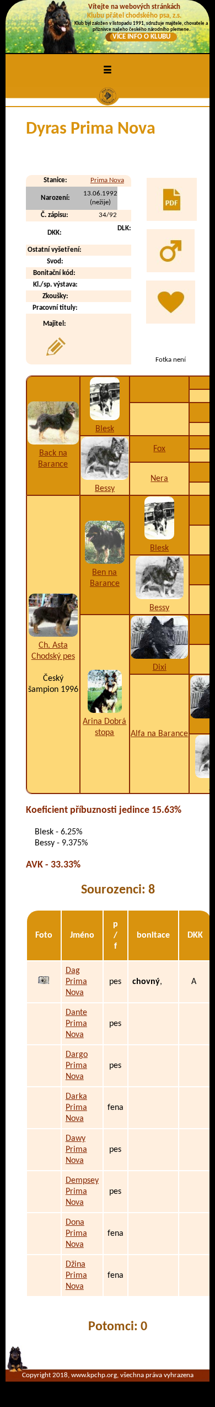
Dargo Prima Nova (77, 1065)
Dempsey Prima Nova (82, 1191)
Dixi (159, 667)
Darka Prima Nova (76, 1107)
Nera (159, 478)
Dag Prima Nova (76, 981)
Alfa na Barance (159, 733)
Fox (159, 449)
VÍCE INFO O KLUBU (141, 36)
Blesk (104, 429)
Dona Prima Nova (76, 1233)
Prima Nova (107, 180)
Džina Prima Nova (76, 1275)
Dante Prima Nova (76, 1023)
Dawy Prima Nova (76, 1149)
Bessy (105, 488)
